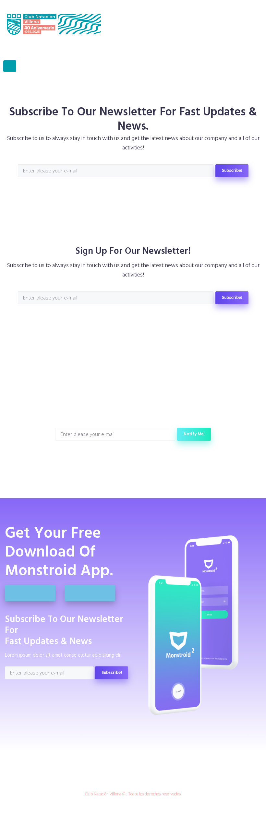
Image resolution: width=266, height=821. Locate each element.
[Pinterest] (143, 193)
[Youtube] (154, 193)
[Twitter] (123, 193)
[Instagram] (133, 193)
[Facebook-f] (112, 193)
